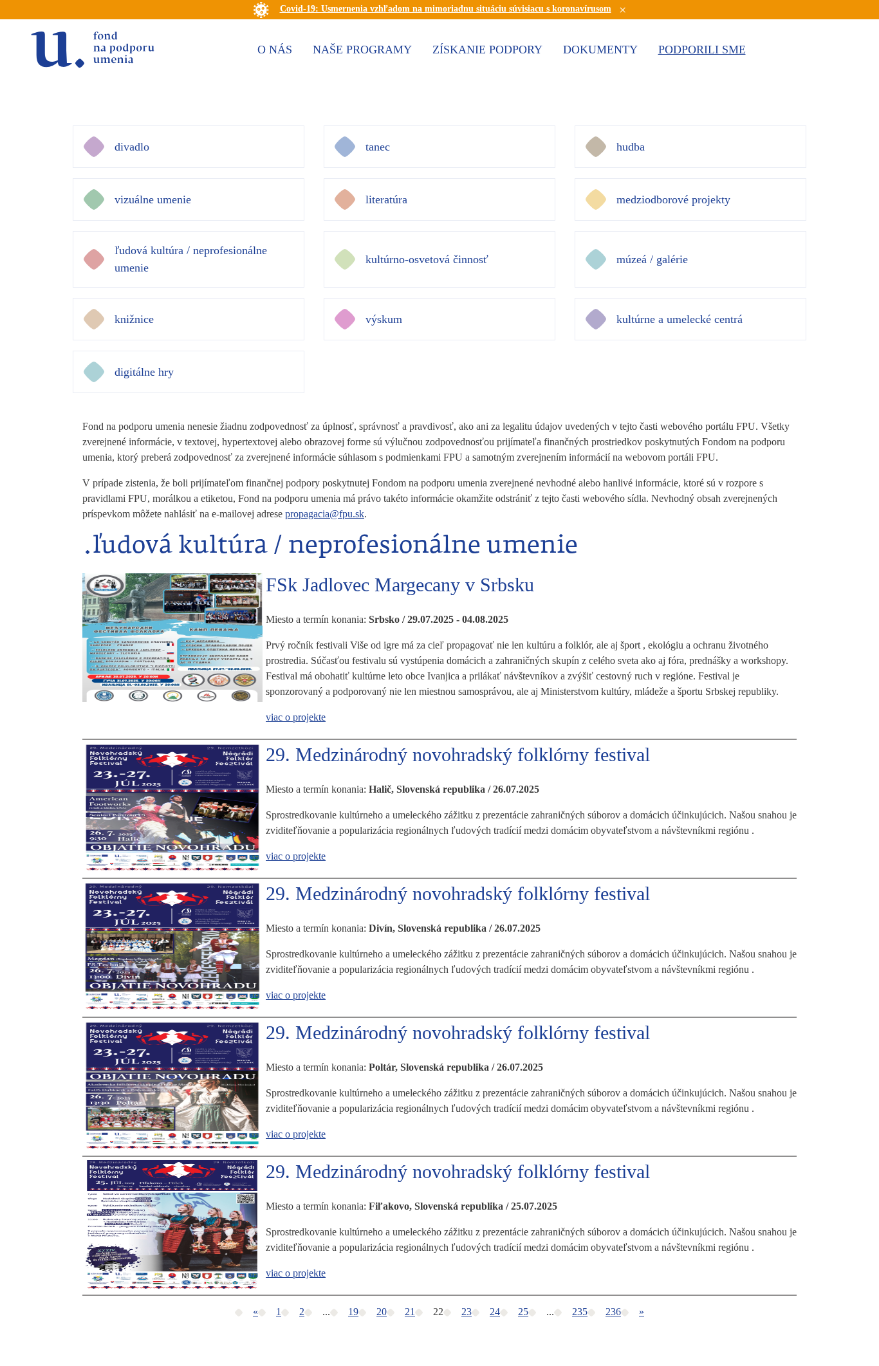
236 (613, 1311)
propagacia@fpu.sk (324, 513)
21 (410, 1311)
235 (580, 1311)
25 (523, 1311)
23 (466, 1311)
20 (381, 1311)
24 (495, 1311)
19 (353, 1311)
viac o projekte (296, 717)
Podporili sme (702, 49)
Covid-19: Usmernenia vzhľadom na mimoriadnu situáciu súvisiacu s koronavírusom (445, 9)
